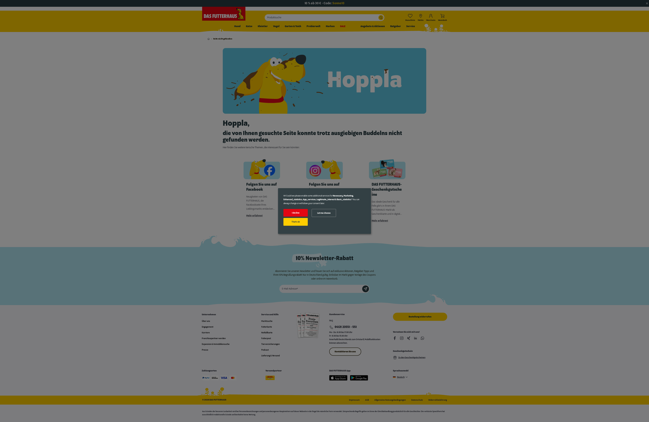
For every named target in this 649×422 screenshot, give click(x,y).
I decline (295, 213)
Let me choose (324, 213)
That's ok (296, 222)
